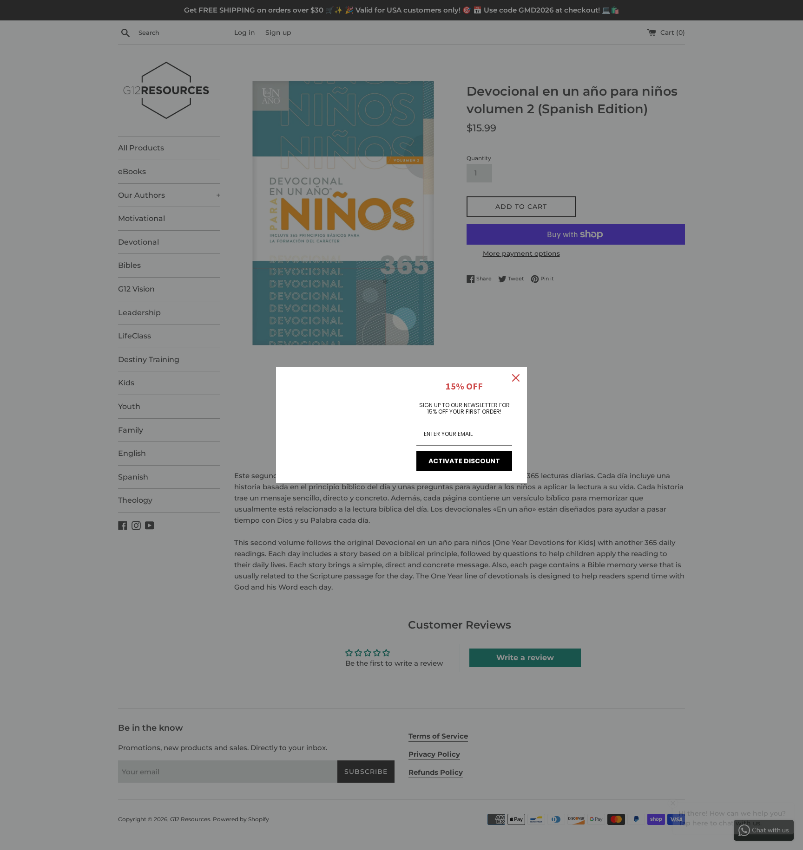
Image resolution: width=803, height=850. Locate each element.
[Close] (516, 378)
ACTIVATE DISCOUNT (464, 461)
